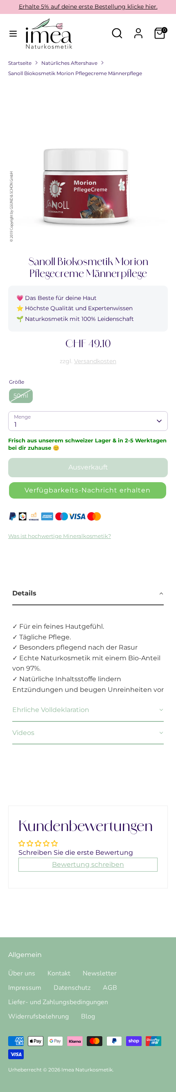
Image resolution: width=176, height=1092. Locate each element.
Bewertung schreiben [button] (88, 864)
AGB (110, 987)
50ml (21, 395)
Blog (88, 1016)
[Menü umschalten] (13, 33)
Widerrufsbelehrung (38, 1016)
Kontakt (58, 973)
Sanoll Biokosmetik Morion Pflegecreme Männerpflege (75, 73)
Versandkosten (95, 361)
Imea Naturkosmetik (87, 1070)
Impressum (24, 987)
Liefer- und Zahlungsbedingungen (58, 1002)
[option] (88, 163)
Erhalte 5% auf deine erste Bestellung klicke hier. (88, 6)
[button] (87, 490)
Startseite (20, 63)
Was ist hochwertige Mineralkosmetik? (59, 536)
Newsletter (100, 973)
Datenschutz (72, 987)
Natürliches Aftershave (69, 63)
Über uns (21, 973)
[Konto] (138, 30)
